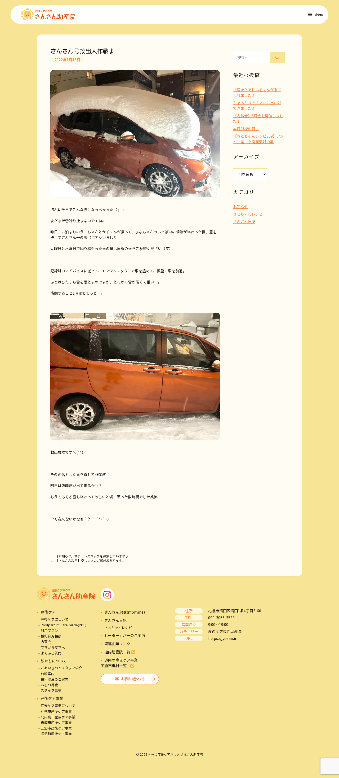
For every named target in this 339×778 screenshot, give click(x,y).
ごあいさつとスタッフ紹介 (61, 667)
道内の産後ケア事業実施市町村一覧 (119, 662)
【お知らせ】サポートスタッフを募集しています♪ (91, 556)
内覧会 (46, 641)
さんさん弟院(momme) (124, 612)
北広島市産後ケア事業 (58, 716)
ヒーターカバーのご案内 (124, 635)
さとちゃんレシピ (248, 214)
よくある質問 (51, 652)
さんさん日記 (244, 221)
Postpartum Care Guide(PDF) (63, 624)
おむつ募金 (49, 684)
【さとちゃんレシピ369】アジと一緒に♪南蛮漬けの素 (258, 138)
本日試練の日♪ (246, 128)
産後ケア (48, 612)
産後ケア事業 (52, 698)
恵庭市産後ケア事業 (56, 722)
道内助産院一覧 (117, 651)
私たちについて (54, 660)
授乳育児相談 (51, 636)
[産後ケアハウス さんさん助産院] (48, 14)
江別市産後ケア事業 (56, 728)
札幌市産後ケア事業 (56, 711)
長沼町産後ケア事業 (56, 733)
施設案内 (48, 673)
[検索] (277, 57)
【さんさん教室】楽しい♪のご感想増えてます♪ (90, 560)
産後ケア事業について (58, 705)
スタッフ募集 (51, 690)
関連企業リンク (117, 643)
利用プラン (49, 630)
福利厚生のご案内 (54, 679)
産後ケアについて (54, 619)
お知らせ (240, 206)
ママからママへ (53, 647)
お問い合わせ (132, 679)
